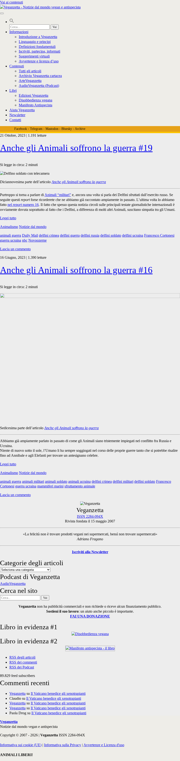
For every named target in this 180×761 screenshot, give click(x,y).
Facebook (20, 129)
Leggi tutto (8, 218)
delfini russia (90, 235)
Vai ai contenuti (11, 2)
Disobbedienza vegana (35, 100)
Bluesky (66, 129)
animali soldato (56, 481)
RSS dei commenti (23, 662)
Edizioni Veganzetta (33, 95)
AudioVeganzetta (13, 584)
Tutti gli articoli (30, 71)
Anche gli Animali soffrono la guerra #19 (76, 148)
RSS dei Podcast (21, 667)
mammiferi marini (50, 486)
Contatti (15, 120)
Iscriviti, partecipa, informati (39, 51)
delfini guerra (70, 235)
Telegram (36, 129)
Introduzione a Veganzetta (38, 37)
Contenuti (16, 66)
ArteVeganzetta (30, 81)
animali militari (33, 481)
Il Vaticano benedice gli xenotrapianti (58, 693)
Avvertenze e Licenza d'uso (103, 745)
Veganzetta (17, 693)
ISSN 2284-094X (90, 516)
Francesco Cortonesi (159, 235)
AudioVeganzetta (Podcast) (39, 86)
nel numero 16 (23, 205)
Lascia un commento (15, 249)
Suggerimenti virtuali (34, 56)
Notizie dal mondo (32, 227)
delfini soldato (110, 235)
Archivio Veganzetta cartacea (40, 76)
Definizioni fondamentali (37, 47)
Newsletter (17, 115)
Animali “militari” (58, 195)
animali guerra (10, 235)
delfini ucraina (132, 235)
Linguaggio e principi (35, 42)
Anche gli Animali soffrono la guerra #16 (76, 270)
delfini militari (123, 481)
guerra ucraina (10, 240)
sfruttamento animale (79, 486)
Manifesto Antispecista (35, 105)
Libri (13, 91)
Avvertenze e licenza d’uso (39, 61)
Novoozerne (37, 240)
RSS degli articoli (22, 657)
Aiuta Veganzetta (22, 110)
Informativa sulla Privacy (62, 745)
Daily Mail (30, 235)
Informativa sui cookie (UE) (20, 745)
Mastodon (51, 129)
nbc (24, 240)
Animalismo (9, 227)
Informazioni (18, 32)
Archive (80, 129)
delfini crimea (49, 235)
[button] (11, 22)
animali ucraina (79, 481)
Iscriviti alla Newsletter (90, 552)
